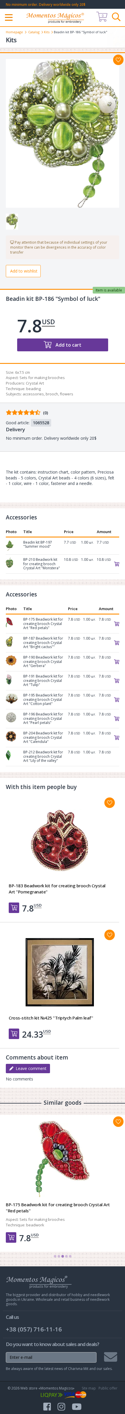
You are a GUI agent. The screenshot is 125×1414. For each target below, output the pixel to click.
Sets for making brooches (42, 377)
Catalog (34, 32)
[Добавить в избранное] (109, 802)
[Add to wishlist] (118, 60)
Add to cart (67, 345)
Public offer (108, 1388)
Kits (46, 32)
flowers (66, 394)
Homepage (14, 32)
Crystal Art (35, 383)
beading (33, 388)
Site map (89, 1388)
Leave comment (30, 1068)
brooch (52, 394)
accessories (33, 394)
